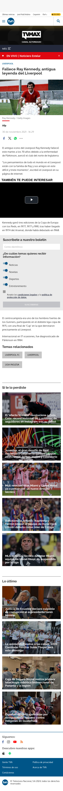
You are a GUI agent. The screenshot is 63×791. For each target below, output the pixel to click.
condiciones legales (27, 294)
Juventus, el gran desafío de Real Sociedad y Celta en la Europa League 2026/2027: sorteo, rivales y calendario (31, 453)
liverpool (33, 354)
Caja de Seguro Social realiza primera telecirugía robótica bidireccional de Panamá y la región (30, 682)
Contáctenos (8, 772)
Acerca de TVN (39, 767)
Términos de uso (10, 767)
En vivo (57, 14)
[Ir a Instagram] (9, 742)
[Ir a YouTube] (15, 742)
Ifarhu (45, 14)
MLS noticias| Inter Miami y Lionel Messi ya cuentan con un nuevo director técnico (31, 489)
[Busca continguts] (58, 21)
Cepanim (36, 14)
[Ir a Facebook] (3, 742)
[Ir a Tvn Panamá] (30, 21)
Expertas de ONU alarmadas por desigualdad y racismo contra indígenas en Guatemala (26, 717)
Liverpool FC (12, 354)
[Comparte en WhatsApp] (15, 138)
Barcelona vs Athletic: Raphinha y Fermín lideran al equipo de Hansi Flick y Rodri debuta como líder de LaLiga (31, 524)
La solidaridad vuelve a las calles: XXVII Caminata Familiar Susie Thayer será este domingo (31, 647)
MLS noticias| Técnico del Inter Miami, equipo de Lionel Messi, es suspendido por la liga (30, 559)
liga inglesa (12, 364)
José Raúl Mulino (23, 14)
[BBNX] (5, 782)
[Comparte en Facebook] (4, 138)
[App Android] (10, 753)
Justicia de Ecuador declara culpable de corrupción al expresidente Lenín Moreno (30, 612)
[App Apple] (4, 753)
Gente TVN (7, 762)
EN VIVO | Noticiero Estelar (24, 55)
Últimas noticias (8, 14)
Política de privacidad (43, 762)
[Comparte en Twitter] (10, 138)
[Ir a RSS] (22, 742)
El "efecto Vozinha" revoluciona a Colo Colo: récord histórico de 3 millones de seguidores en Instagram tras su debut (31, 418)
